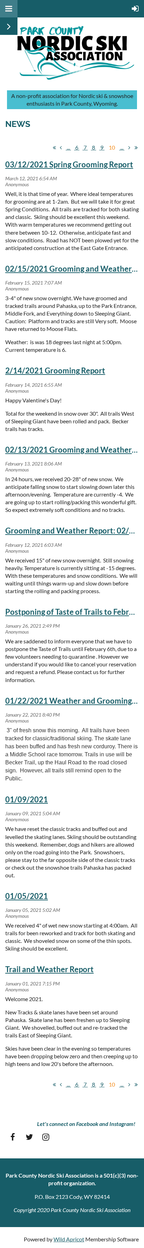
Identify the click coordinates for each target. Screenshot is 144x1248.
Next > (129, 147)
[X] (29, 1137)
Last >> (136, 147)
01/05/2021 (26, 896)
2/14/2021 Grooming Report (55, 370)
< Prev (61, 147)
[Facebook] (13, 1137)
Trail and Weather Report (49, 969)
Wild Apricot (68, 1239)
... (68, 147)
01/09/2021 (26, 799)
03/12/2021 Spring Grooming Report (69, 164)
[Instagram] (46, 1137)
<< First (54, 147)
